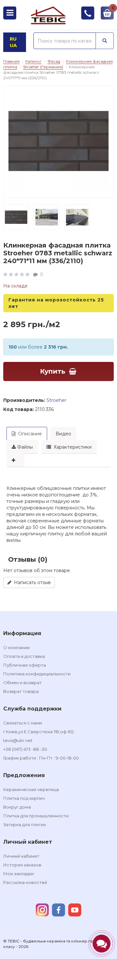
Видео (63, 434)
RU (13, 39)
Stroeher (56, 400)
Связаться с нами (22, 722)
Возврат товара (21, 691)
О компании (16, 647)
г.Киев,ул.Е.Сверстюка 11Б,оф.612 (38, 731)
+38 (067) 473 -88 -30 (25, 749)
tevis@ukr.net (17, 740)
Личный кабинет (21, 856)
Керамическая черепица (31, 789)
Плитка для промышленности (36, 815)
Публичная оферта (24, 665)
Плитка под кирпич (24, 798)
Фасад (53, 61)
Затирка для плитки (24, 824)
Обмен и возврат (22, 682)
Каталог (33, 61)
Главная (11, 61)
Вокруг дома (17, 807)
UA (13, 45)
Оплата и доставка (24, 656)
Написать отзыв (31, 582)
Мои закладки (18, 873)
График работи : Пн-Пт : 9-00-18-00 (41, 758)
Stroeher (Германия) (43, 66)
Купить (52, 371)
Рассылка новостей (25, 882)
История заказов (22, 864)
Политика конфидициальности (37, 673)
